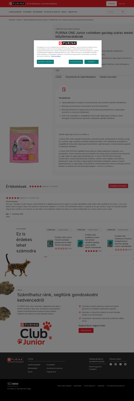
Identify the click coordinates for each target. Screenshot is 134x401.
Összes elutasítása (76, 61)
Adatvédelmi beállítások (45, 61)
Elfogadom (91, 61)
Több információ (56, 56)
